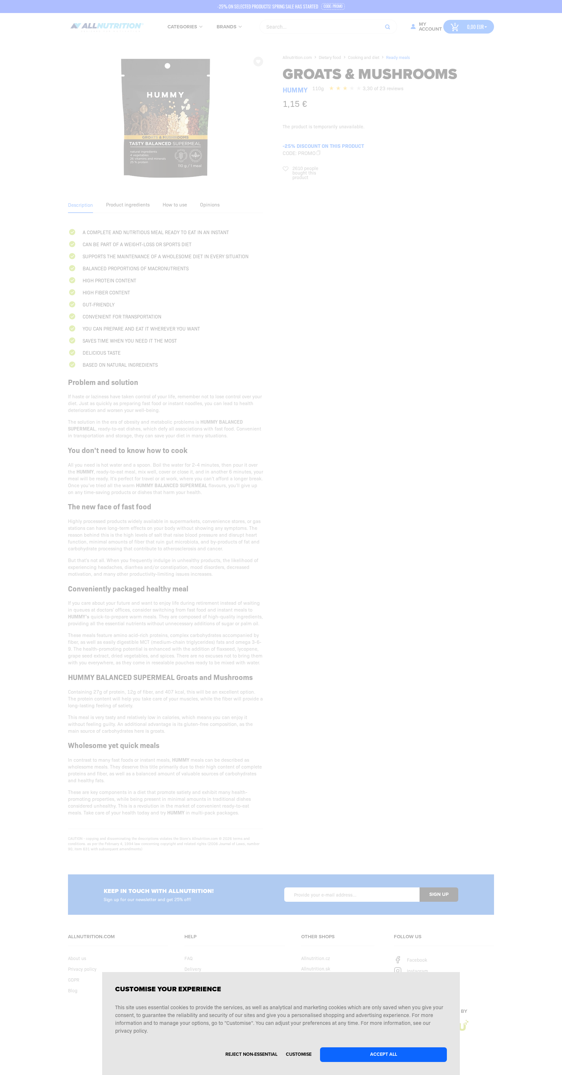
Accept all (383, 1054)
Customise (299, 1054)
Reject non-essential (251, 1054)
